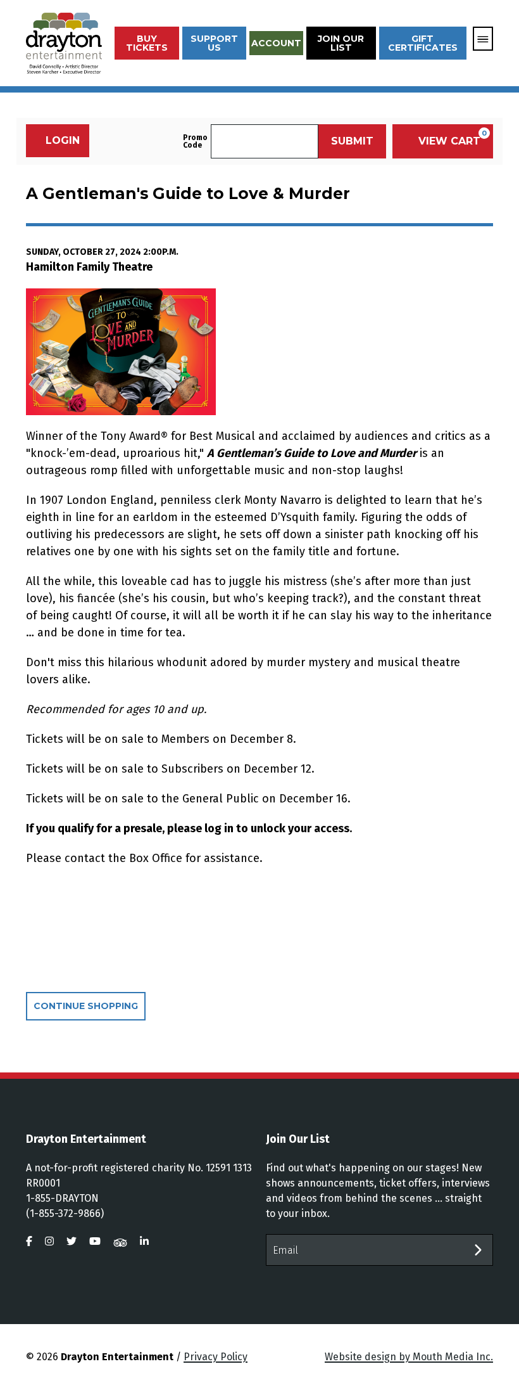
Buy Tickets (147, 43)
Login (63, 140)
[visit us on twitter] (71, 1241)
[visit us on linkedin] (144, 1241)
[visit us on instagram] (49, 1241)
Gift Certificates (423, 43)
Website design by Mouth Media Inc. (409, 1357)
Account (276, 43)
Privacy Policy (215, 1357)
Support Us (214, 43)
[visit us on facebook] (29, 1241)
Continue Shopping (86, 1006)
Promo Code (195, 141)
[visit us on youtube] (95, 1241)
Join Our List (341, 43)
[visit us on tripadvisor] (120, 1241)
